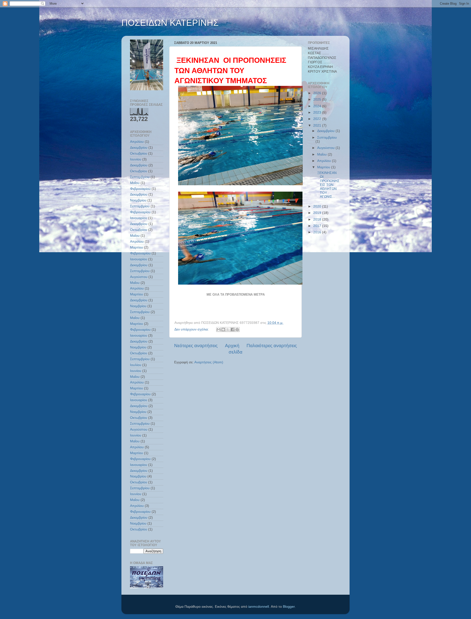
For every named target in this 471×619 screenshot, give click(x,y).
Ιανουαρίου (138, 218)
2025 (317, 99)
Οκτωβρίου (138, 153)
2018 (317, 219)
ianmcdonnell (258, 606)
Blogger (289, 606)
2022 (317, 119)
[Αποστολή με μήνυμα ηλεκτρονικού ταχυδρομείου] (218, 329)
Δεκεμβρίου (138, 147)
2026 (317, 93)
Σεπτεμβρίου (140, 177)
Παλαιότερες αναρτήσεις (272, 345)
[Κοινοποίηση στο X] (227, 329)
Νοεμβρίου (138, 200)
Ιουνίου (135, 159)
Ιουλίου (135, 365)
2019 (317, 213)
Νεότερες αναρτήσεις (196, 345)
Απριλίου (137, 142)
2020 (317, 206)
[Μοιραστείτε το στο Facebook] (232, 329)
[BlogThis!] (223, 329)
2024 (317, 106)
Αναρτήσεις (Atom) (208, 362)
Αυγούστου (138, 277)
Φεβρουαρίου (140, 189)
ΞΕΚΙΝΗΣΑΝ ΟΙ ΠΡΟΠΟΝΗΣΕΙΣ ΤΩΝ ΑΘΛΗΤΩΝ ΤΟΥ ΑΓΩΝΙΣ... (328, 184)
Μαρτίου (136, 247)
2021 (317, 125)
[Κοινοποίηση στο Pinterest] (237, 329)
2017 (317, 226)
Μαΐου (135, 183)
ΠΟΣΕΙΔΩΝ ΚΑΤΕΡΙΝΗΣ (170, 23)
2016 (317, 232)
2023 (317, 112)
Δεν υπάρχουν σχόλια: (192, 329)
